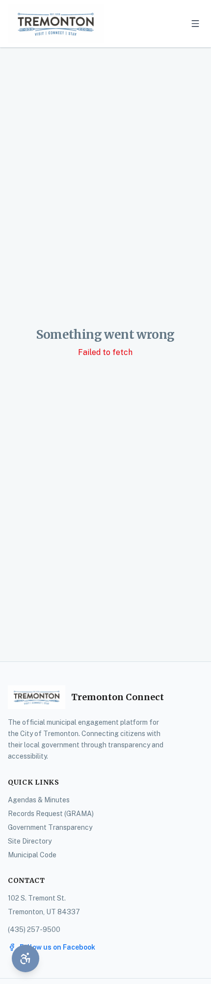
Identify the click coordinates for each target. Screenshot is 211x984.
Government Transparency (50, 827)
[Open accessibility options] (25, 958)
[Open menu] (195, 23)
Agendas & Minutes (39, 800)
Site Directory (30, 841)
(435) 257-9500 (34, 929)
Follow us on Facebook (57, 947)
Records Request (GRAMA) (51, 814)
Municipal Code (32, 855)
